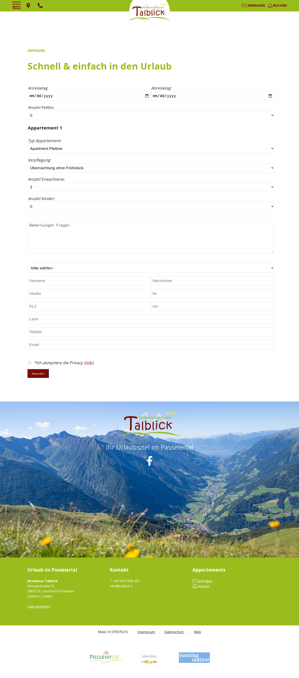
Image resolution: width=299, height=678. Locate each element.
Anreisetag (37, 88)
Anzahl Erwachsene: (46, 179)
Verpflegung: (39, 160)
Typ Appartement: (44, 140)
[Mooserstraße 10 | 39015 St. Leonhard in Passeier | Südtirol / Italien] (28, 6)
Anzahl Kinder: (41, 198)
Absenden (38, 373)
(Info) (89, 362)
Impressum (146, 632)
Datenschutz (174, 632)
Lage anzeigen (38, 606)
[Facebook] (149, 461)
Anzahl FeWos (40, 107)
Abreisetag (161, 88)
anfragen (256, 5)
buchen (280, 5)
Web (197, 632)
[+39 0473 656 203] (40, 6)
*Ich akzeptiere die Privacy (58, 362)
